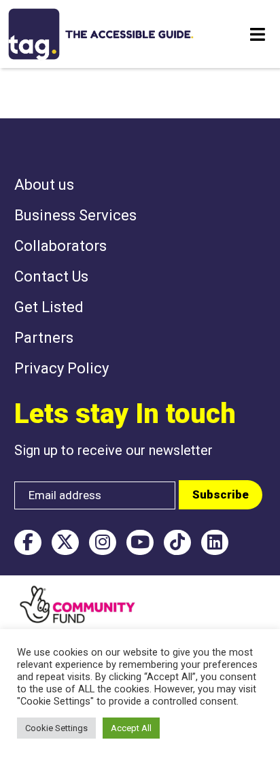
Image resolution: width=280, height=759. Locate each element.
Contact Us (51, 276)
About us (44, 184)
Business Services (75, 215)
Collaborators (60, 245)
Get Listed (49, 307)
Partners (43, 337)
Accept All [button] (131, 728)
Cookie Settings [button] (56, 728)
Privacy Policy (61, 368)
